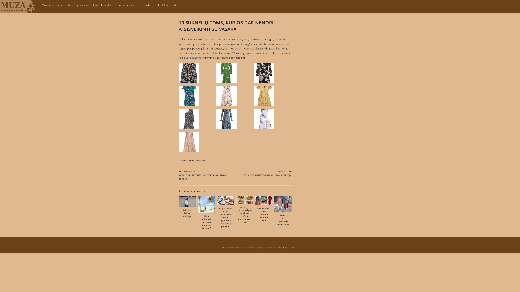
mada (191, 160)
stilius (197, 160)
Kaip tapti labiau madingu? (187, 213)
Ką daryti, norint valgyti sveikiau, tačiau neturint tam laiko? (244, 215)
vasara (203, 160)
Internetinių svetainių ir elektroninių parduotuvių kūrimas (268, 248)
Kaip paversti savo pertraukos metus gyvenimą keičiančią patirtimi (225, 217)
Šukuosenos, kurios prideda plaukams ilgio (263, 214)
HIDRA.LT (294, 248)
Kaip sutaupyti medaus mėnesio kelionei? (206, 222)
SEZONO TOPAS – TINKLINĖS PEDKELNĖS (283, 220)
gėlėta (185, 160)
